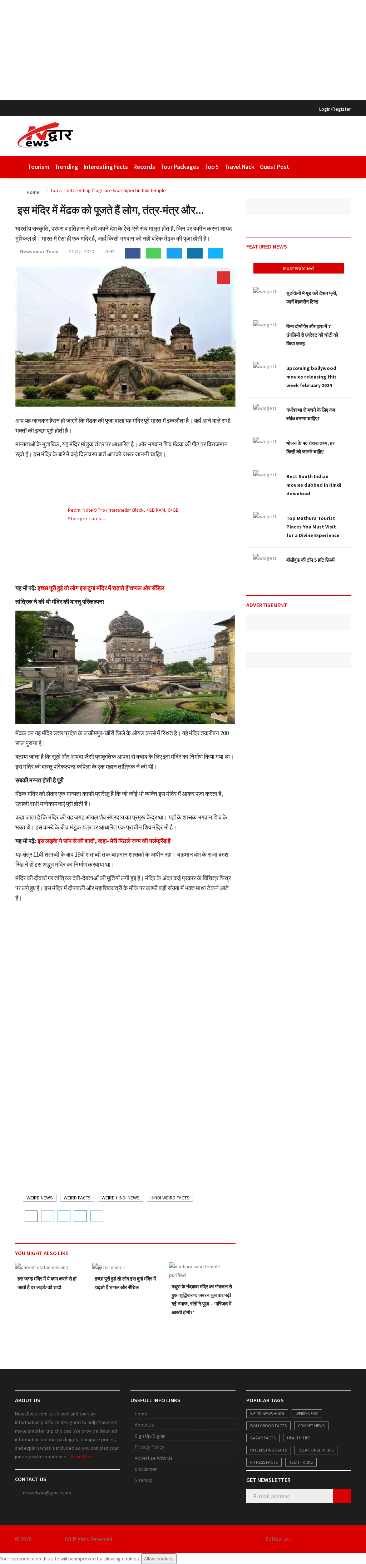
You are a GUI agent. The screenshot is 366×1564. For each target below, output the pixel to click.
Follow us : (278, 1539)
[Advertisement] (183, 50)
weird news (39, 1197)
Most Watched (298, 268)
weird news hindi (267, 1413)
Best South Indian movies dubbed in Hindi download (313, 485)
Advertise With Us (154, 1458)
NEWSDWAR (48, 1539)
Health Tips (298, 1437)
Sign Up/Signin (150, 1436)
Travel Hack (239, 167)
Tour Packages (179, 167)
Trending (66, 167)
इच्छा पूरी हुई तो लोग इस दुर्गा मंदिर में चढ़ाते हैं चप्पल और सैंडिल (101, 588)
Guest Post (274, 167)
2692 (108, 251)
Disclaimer (146, 1469)
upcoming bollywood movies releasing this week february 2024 (311, 377)
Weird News (307, 1413)
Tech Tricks (301, 1462)
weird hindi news (121, 1197)
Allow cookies (159, 1558)
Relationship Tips (315, 1450)
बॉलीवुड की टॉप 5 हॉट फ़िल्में (310, 560)
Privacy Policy (149, 1447)
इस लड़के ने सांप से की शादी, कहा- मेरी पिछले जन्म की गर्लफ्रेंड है (104, 841)
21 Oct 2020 (81, 251)
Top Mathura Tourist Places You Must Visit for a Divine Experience (313, 526)
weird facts (77, 1197)
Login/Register (335, 109)
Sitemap (144, 1480)
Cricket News (311, 1425)
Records (144, 167)
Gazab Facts (263, 1437)
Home (141, 1413)
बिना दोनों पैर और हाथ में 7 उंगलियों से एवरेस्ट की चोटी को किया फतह (312, 335)
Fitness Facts (264, 1462)
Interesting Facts (106, 167)
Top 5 (211, 167)
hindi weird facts (169, 1197)
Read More (82, 1456)
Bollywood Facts (268, 1425)
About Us (144, 1425)
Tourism (38, 167)
